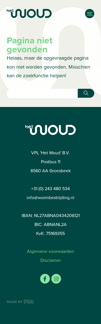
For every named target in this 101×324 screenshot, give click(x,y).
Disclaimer (50, 260)
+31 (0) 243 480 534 (50, 188)
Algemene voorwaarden (50, 251)
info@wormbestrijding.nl (50, 197)
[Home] (38, 13)
